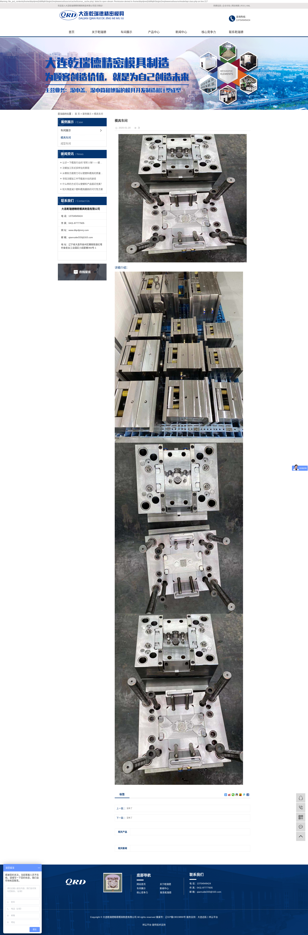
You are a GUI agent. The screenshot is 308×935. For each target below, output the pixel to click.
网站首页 (141, 884)
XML (248, 6)
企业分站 (226, 6)
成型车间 (66, 143)
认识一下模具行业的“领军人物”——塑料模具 (83, 162)
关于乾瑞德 (99, 32)
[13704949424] (300, 807)
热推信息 (217, 6)
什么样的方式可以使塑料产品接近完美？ (82, 184)
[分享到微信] (233, 794)
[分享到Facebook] (248, 794)
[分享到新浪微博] (229, 794)
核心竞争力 (208, 32)
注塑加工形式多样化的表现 (75, 168)
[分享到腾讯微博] (244, 794)
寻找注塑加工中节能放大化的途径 (79, 178)
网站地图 (235, 6)
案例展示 (86, 114)
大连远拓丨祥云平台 (208, 917)
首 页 (77, 114)
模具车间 (98, 114)
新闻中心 (181, 32)
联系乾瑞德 (236, 32)
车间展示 (126, 32)
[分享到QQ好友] (236, 794)
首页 (71, 32)
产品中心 (154, 32)
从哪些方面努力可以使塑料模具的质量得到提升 (83, 173)
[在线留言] (300, 826)
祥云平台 (146, 924)
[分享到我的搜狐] (240, 794)
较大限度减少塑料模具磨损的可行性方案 (82, 189)
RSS (243, 6)
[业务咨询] (300, 797)
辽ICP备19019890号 (175, 917)
